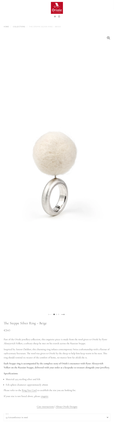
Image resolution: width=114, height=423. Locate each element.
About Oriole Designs (66, 406)
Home (6, 27)
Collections (19, 27)
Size (7, 414)
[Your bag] (59, 17)
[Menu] (55, 17)
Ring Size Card (29, 390)
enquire (44, 396)
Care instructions (45, 406)
